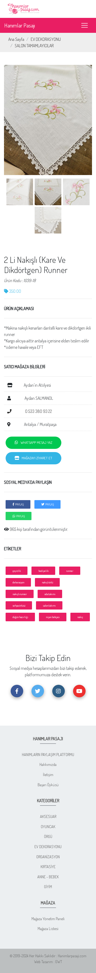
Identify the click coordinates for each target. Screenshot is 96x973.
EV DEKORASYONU (46, 39)
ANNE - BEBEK (48, 876)
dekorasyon (18, 582)
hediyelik (43, 570)
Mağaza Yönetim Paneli (48, 918)
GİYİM (48, 886)
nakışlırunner (20, 594)
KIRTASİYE (48, 866)
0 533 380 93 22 (38, 411)
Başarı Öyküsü (48, 784)
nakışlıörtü (47, 582)
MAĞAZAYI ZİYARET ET (35, 458)
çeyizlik (17, 570)
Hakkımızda (48, 764)
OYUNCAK (48, 826)
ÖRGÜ (48, 836)
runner (69, 570)
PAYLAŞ (19, 504)
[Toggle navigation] (84, 25)
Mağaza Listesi (48, 928)
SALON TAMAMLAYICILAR (34, 45)
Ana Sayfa (16, 39)
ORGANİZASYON (48, 856)
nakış (80, 617)
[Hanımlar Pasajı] (24, 8)
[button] (10, 149)
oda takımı (50, 594)
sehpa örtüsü (19, 605)
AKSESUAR (48, 816)
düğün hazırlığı (20, 617)
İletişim (48, 774)
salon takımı (49, 605)
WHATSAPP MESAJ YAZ (35, 442)
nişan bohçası (53, 617)
